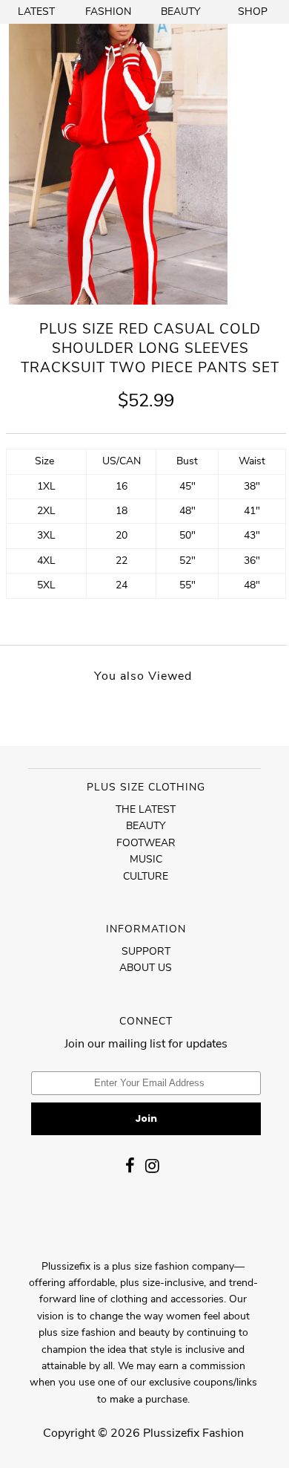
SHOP (253, 11)
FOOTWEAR (146, 843)
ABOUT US (145, 968)
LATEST (36, 11)
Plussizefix (171, 1433)
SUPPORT (146, 951)
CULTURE (145, 876)
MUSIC (146, 859)
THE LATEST (146, 809)
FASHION (108, 11)
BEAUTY (180, 11)
